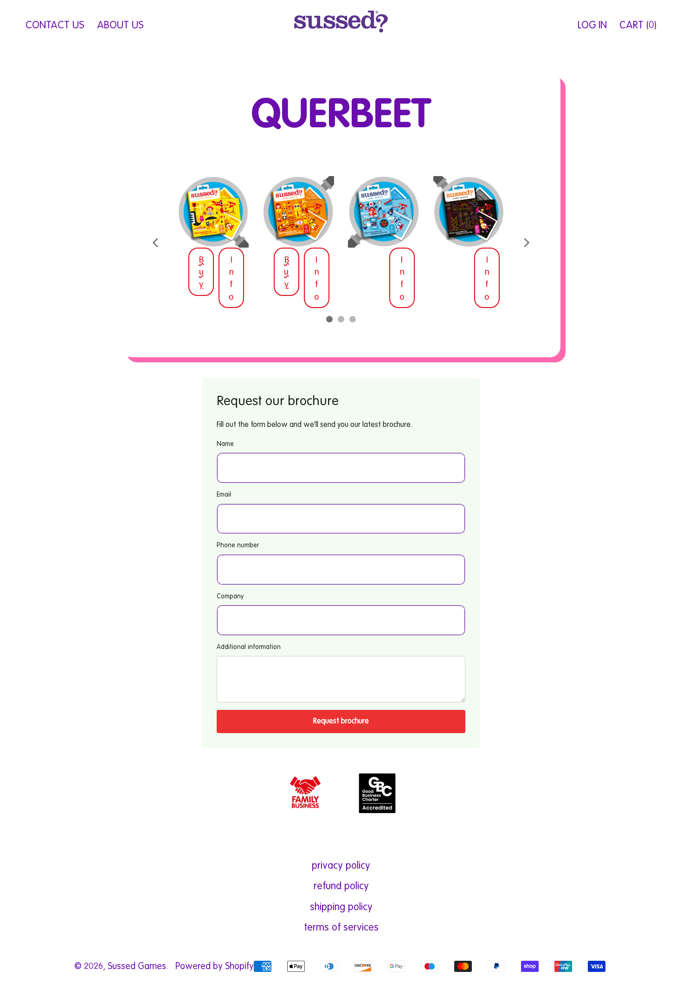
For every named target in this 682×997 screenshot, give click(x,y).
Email (224, 495)
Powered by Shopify (214, 966)
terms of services (341, 928)
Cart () (637, 29)
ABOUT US (120, 25)
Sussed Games (137, 966)
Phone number (238, 545)
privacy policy (341, 866)
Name (225, 444)
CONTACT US (55, 25)
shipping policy (341, 907)
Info (231, 278)
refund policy (341, 886)
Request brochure (341, 721)
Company (230, 596)
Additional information (249, 647)
